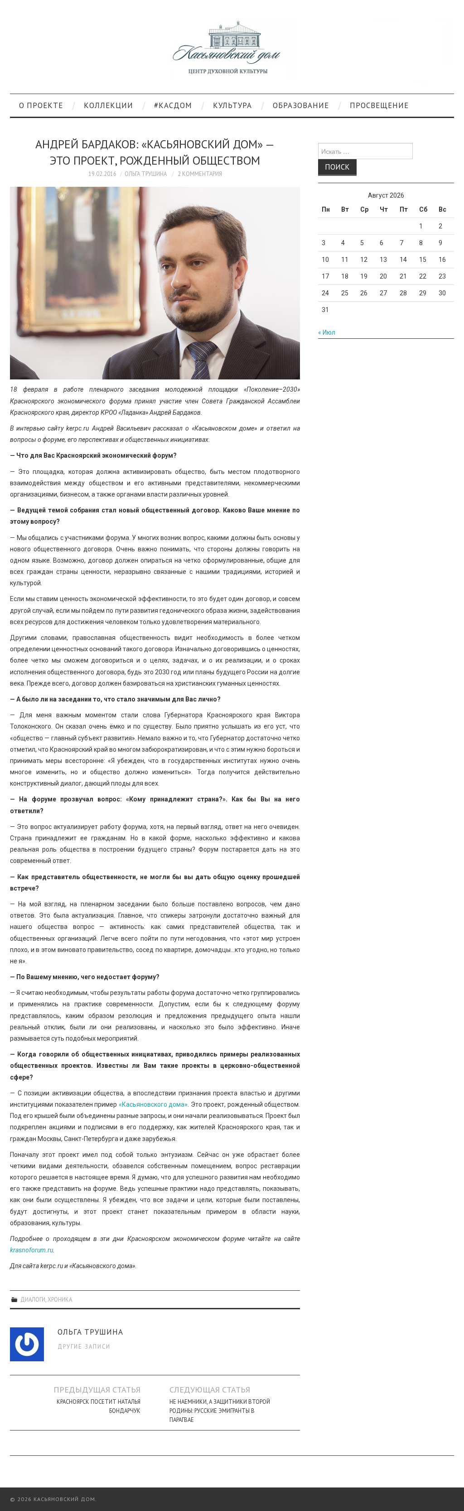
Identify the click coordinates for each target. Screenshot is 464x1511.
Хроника (60, 1299)
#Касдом (173, 105)
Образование (301, 105)
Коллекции (108, 105)
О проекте (41, 105)
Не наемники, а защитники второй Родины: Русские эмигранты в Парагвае (219, 1410)
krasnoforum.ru (31, 1250)
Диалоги (32, 1299)
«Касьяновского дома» (153, 1104)
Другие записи (84, 1346)
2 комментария (200, 173)
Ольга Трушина (146, 173)
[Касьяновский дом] (232, 50)
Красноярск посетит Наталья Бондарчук (98, 1406)
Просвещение (379, 105)
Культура (232, 105)
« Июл (326, 332)
